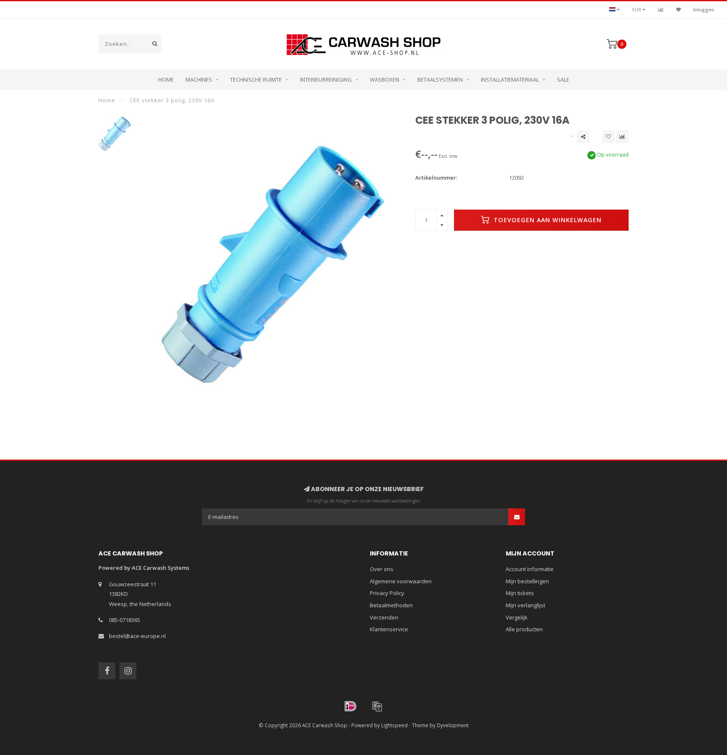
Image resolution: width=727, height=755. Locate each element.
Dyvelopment (453, 725)
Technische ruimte (256, 79)
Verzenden (384, 617)
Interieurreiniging (326, 79)
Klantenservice (389, 629)
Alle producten (524, 629)
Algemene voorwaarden (401, 581)
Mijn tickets (520, 593)
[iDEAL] (350, 706)
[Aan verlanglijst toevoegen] (608, 136)
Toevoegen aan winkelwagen (546, 220)
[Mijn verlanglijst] (678, 9)
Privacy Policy (387, 593)
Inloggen (703, 9)
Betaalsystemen (440, 79)
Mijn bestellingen (527, 581)
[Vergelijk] (660, 9)
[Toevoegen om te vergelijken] (622, 136)
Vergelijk (517, 617)
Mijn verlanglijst (525, 605)
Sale (563, 79)
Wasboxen (384, 79)
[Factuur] (376, 706)
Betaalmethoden (391, 605)
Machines (199, 79)
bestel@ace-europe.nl (137, 636)
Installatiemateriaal (510, 79)
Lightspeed (394, 725)
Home (166, 79)
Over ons (381, 569)
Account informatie (530, 569)
